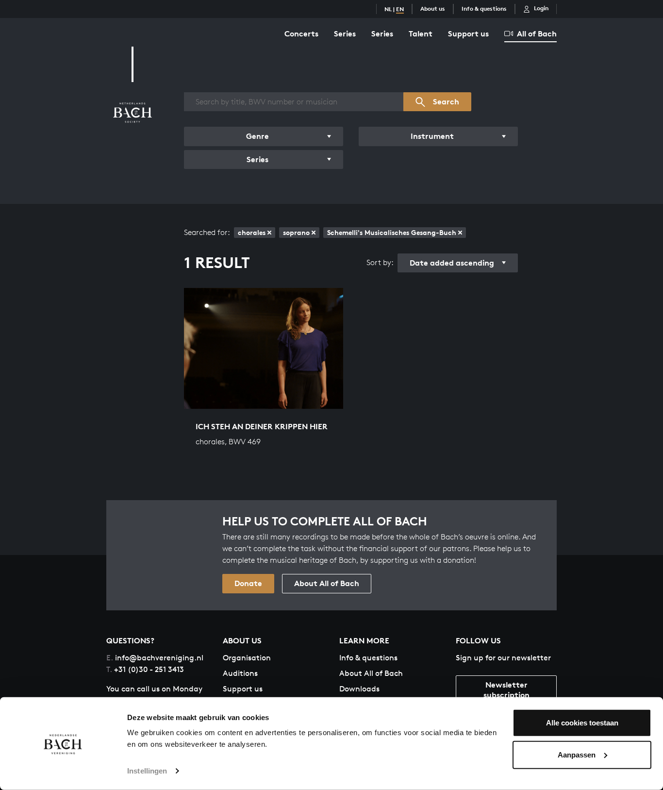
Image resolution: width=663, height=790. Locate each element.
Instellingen (147, 771)
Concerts (301, 33)
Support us (468, 33)
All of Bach (537, 33)
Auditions (240, 673)
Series (345, 33)
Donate (248, 583)
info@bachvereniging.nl (154, 657)
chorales (251, 232)
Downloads (359, 688)
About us (432, 8)
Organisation (247, 657)
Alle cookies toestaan (582, 723)
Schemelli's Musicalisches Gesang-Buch (391, 232)
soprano (296, 232)
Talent (420, 33)
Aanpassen (577, 754)
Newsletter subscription (506, 690)
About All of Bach (326, 583)
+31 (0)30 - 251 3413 (145, 669)
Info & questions (484, 8)
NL (388, 9)
